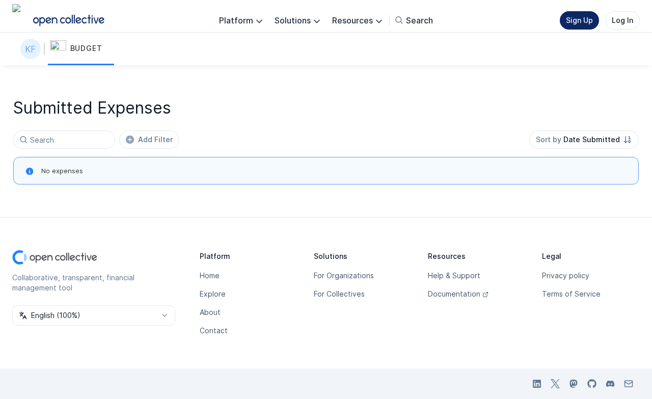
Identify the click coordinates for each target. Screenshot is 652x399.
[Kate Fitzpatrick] (32, 49)
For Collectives (339, 293)
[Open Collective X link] (555, 384)
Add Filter (155, 139)
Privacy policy (565, 275)
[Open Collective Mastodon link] (573, 384)
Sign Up (579, 20)
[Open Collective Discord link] (610, 384)
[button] (81, 49)
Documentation (454, 293)
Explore (213, 293)
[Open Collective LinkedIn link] (537, 384)
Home (210, 275)
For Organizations (344, 275)
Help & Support (454, 275)
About (210, 312)
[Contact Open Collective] (628, 384)
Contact (214, 330)
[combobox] (584, 139)
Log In (622, 20)
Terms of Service (571, 293)
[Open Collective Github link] (592, 384)
